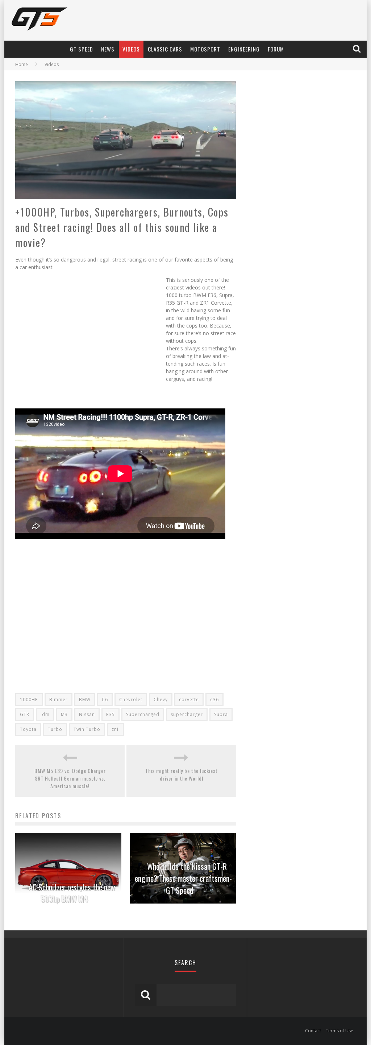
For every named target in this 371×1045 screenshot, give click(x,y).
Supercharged (142, 714)
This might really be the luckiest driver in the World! (181, 774)
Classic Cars (165, 49)
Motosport (205, 49)
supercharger (187, 714)
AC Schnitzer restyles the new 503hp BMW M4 (72, 893)
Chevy (161, 699)
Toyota (28, 729)
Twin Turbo (87, 729)
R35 (110, 714)
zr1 (115, 729)
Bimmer (58, 699)
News (107, 49)
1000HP (29, 699)
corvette (189, 699)
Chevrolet (130, 699)
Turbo (55, 729)
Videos (131, 49)
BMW (85, 699)
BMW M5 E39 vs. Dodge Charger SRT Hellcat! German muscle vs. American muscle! (70, 778)
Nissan (87, 714)
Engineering (244, 49)
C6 (105, 699)
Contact (313, 1031)
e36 (214, 699)
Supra (221, 714)
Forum (276, 49)
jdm (45, 714)
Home (21, 64)
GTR (24, 714)
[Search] (357, 49)
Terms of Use (339, 1031)
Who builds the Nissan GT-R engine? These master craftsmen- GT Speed (183, 878)
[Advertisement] (90, 341)
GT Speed (81, 49)
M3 (64, 714)
